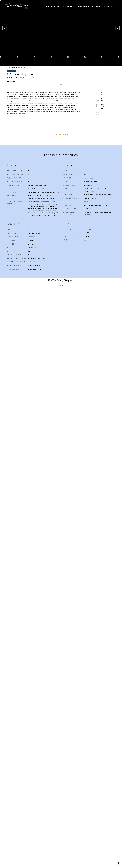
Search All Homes (61, 134)
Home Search (71, 6)
